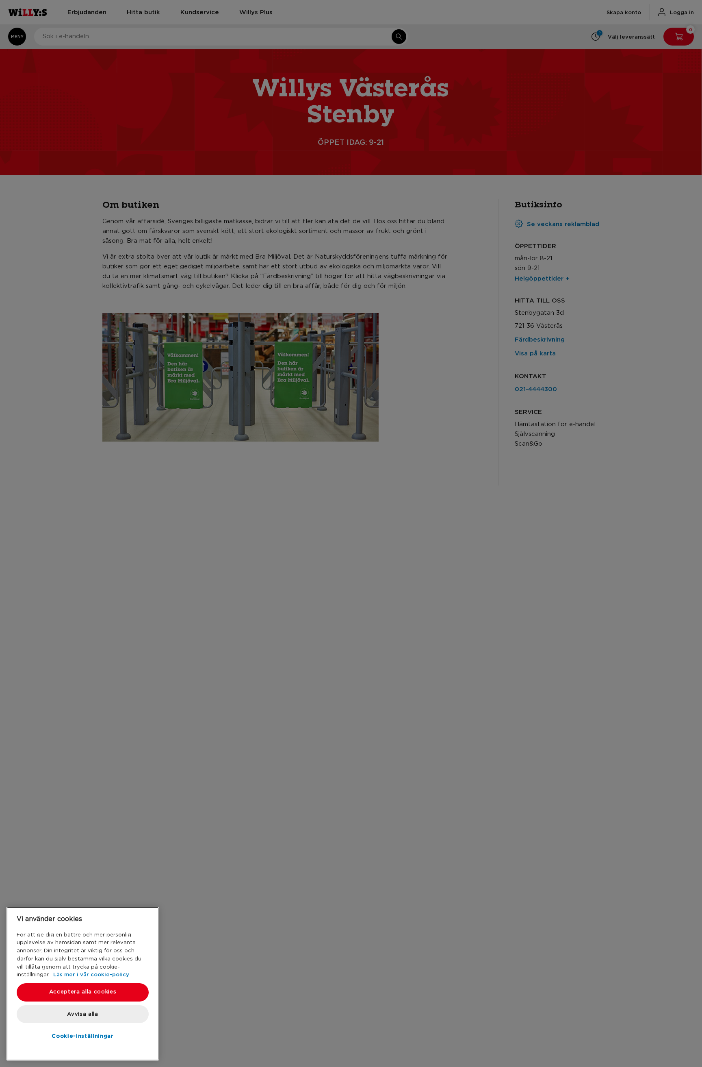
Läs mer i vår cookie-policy (91, 974)
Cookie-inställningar (82, 1036)
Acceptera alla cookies (82, 992)
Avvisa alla (82, 1014)
